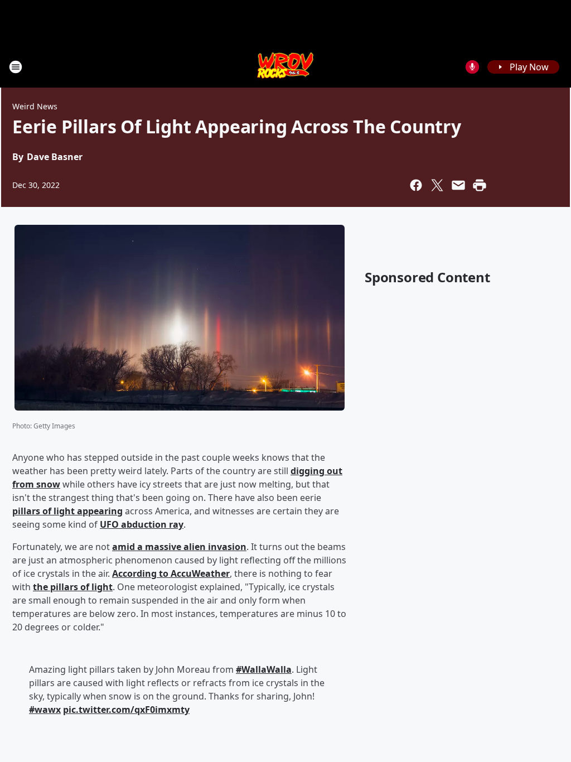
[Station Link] (286, 67)
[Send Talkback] (472, 67)
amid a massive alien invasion (179, 547)
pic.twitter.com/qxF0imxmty (126, 709)
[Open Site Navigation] (15, 67)
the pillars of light (73, 587)
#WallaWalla (264, 669)
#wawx (45, 709)
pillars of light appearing (67, 511)
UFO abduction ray (141, 524)
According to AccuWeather (171, 573)
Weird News (34, 106)
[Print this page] (479, 185)
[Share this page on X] (437, 185)
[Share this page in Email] (458, 185)
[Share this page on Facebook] (416, 185)
